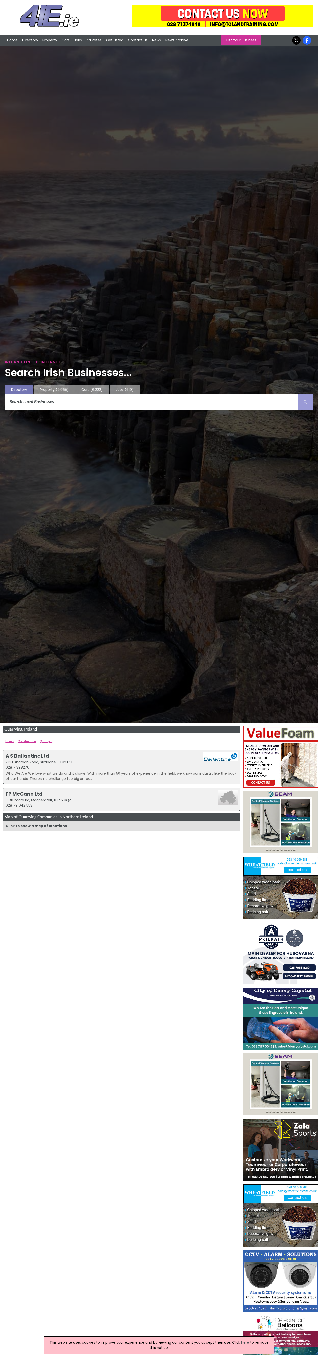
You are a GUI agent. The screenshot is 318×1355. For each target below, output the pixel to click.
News (156, 40)
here (245, 1342)
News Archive (176, 40)
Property (49, 40)
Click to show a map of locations (36, 825)
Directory (30, 40)
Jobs (78, 40)
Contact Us (138, 40)
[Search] (305, 402)
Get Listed (114, 40)
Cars (66, 40)
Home (12, 40)
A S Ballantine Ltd (27, 755)
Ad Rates (94, 40)
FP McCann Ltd (24, 793)
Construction (27, 741)
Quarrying (47, 741)
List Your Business (241, 40)
